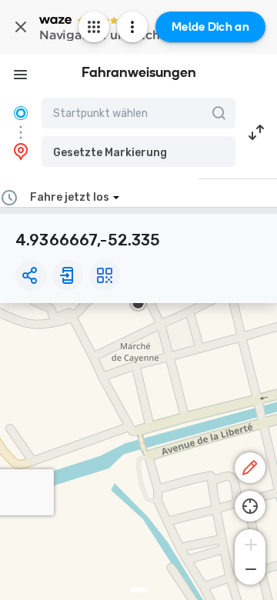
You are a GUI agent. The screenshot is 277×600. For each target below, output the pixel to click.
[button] (138, 151)
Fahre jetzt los (69, 197)
